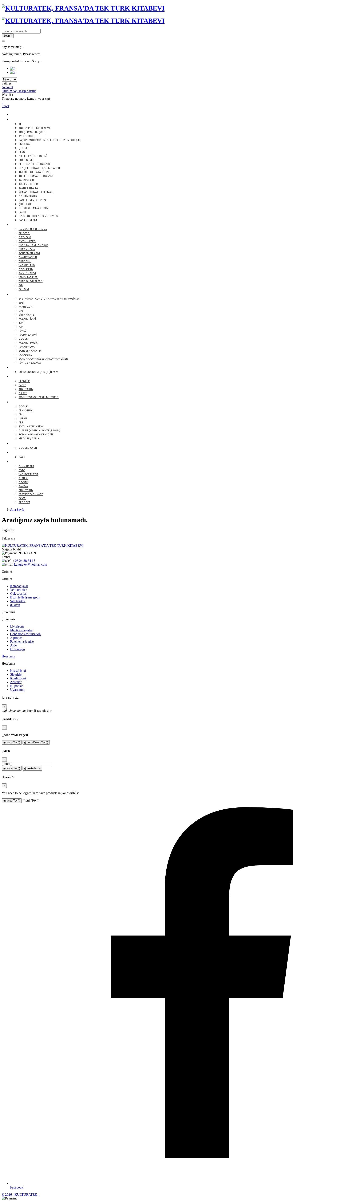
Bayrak (23, 486)
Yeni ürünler (18, 590)
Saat (22, 457)
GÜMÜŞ (19, 367)
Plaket (23, 393)
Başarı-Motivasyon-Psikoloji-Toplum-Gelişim (49, 140)
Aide (13, 645)
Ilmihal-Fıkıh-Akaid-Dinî (34, 172)
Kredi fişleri (18, 678)
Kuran (23, 418)
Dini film (24, 289)
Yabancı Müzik (28, 342)
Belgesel (24, 233)
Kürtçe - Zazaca (30, 362)
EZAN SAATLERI (25, 452)
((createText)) (32, 768)
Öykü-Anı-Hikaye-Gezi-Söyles (38, 216)
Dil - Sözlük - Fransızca (35, 164)
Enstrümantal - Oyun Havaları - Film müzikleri (49, 298)
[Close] (3, 40)
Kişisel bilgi (18, 670)
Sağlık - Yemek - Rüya (33, 200)
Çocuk (23, 148)
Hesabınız (8, 656)
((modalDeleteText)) (36, 742)
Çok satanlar (18, 593)
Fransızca (25, 306)
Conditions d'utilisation (25, 634)
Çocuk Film (26, 269)
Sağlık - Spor (27, 273)
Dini (21, 414)
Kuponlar (16, 686)
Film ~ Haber (26, 466)
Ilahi (21, 322)
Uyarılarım (17, 689)
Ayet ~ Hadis (26, 136)
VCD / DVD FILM (26, 224)
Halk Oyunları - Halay (33, 229)
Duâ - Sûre (25, 160)
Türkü (23, 330)
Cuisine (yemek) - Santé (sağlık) (39, 430)
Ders (22, 152)
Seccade (24, 502)
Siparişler (16, 674)
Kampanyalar (19, 586)
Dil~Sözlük (25, 410)
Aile (21, 124)
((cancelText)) (11, 742)
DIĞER (18, 461)
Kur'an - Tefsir (28, 184)
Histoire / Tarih (29, 438)
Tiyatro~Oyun (28, 257)
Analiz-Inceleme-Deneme (34, 128)
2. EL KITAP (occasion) (33, 156)
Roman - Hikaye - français (36, 434)
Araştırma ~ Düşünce (33, 132)
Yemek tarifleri (28, 277)
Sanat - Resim (28, 220)
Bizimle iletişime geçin (25, 597)
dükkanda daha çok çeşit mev (38, 372)
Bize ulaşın (17, 649)
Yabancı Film (27, 265)
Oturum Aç (9, 91)
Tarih (22, 212)
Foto (22, 470)
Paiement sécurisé (22, 641)
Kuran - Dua (27, 346)
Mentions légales (21, 630)
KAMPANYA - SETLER (26, 114)
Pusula (23, 478)
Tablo (22, 385)
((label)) (7, 764)
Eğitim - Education (31, 426)
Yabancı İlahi (27, 318)
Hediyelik (24, 381)
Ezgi (21, 302)
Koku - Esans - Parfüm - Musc (39, 397)
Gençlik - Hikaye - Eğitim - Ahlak (40, 168)
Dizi (21, 285)
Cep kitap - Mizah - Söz (33, 208)
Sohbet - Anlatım (30, 350)
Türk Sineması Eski (31, 281)
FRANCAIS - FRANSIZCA (32, 401)
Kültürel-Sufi (28, 334)
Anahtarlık (26, 389)
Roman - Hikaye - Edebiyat (35, 192)
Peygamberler (28, 196)
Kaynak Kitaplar (29, 188)
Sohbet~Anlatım (29, 253)
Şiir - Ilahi (25, 204)
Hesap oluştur (26, 91)
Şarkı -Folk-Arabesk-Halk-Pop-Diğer (43, 358)
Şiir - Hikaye (26, 314)
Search (7, 35)
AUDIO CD (21, 294)
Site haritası (17, 601)
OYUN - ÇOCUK (26, 443)
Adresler (15, 682)
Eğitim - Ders (27, 241)
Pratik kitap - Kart (31, 494)
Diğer (22, 498)
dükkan (15, 605)
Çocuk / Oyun (28, 448)
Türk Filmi (25, 261)
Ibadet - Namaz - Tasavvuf (36, 176)
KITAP (18, 119)
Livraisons (17, 626)
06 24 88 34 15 (25, 560)
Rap (21, 326)
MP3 (21, 310)
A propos (16, 638)
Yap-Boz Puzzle (28, 474)
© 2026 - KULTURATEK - (20, 1194)
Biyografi (25, 144)
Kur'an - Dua (27, 249)
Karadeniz (25, 354)
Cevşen (23, 482)
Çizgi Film (25, 237)
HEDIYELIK (21, 376)
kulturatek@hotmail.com (30, 564)
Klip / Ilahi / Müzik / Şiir (33, 245)
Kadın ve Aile (27, 180)
